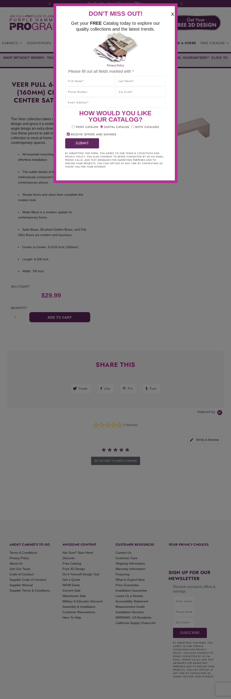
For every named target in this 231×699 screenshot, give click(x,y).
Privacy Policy (115, 65)
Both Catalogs (147, 127)
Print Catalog (87, 127)
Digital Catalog (116, 127)
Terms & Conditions (139, 153)
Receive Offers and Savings (93, 134)
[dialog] (115, 349)
